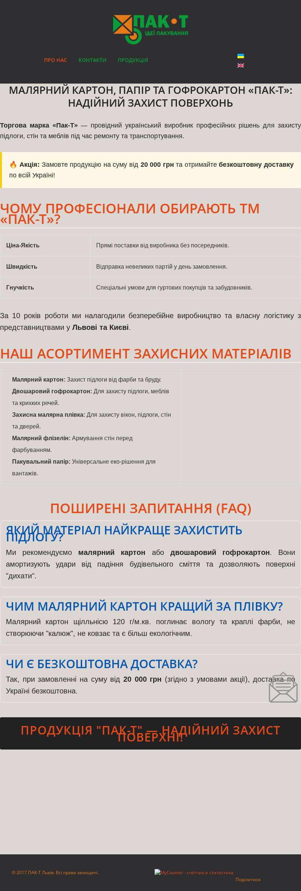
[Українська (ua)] (240, 56)
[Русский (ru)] (240, 66)
